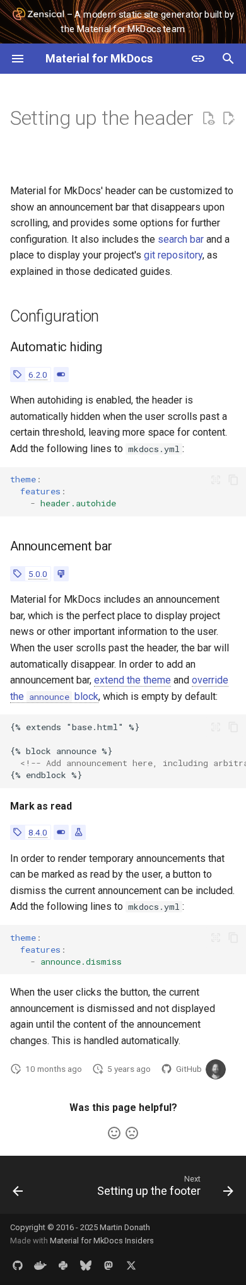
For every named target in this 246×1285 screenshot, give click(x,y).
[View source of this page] (208, 118)
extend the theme (132, 680)
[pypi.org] (63, 1265)
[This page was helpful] (114, 1133)
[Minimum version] (17, 374)
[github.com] (18, 1265)
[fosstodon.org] (108, 1265)
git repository (173, 255)
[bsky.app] (86, 1265)
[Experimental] (78, 832)
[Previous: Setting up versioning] (18, 1188)
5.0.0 (37, 574)
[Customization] (61, 574)
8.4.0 (37, 832)
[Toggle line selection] (215, 479)
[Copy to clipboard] (233, 479)
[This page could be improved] (131, 1133)
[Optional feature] (61, 374)
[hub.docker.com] (40, 1265)
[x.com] (131, 1265)
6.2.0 (37, 374)
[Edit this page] (228, 118)
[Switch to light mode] (198, 58)
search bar (181, 239)
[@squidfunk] (216, 1069)
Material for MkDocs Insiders (102, 1240)
